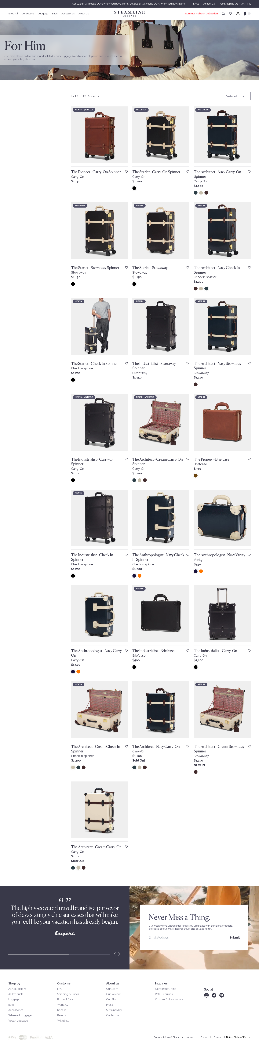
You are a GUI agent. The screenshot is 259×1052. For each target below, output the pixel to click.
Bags (11, 1004)
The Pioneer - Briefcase (211, 459)
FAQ (59, 988)
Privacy (217, 1037)
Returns (62, 1015)
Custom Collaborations (169, 999)
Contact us (209, 3)
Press (109, 1004)
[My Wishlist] (230, 13)
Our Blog (111, 999)
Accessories (15, 1010)
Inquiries (161, 983)
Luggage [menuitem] (43, 13)
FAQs (196, 3)
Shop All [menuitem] (13, 13)
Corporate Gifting (165, 988)
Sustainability (114, 1010)
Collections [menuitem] (28, 13)
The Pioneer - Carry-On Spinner (96, 172)
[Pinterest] (221, 995)
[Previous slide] (115, 954)
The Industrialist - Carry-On (215, 650)
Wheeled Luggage (19, 1015)
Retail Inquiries (164, 994)
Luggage (13, 999)
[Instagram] (206, 995)
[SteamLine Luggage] (129, 14)
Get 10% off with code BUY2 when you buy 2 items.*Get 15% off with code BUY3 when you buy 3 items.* (129, 3)
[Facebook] (214, 995)
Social (208, 989)
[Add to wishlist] (126, 171)
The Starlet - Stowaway (150, 267)
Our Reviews (114, 994)
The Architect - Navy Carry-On (156, 746)
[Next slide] (119, 954)
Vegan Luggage (18, 1020)
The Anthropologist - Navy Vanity (219, 555)
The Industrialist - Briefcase (153, 650)
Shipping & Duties (68, 994)
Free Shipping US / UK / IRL (234, 3)
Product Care (65, 999)
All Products (15, 994)
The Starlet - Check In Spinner (94, 363)
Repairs (61, 1010)
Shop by (14, 983)
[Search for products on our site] (223, 14)
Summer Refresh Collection (201, 13)
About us (112, 983)
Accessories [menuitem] (68, 13)
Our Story (112, 988)
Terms (204, 1037)
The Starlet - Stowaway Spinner (95, 267)
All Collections (17, 988)
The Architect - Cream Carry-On (96, 847)
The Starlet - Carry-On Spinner (156, 172)
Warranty (62, 1004)
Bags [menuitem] (54, 13)
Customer (64, 983)
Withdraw (63, 1020)
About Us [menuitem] (83, 13)
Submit (234, 937)
